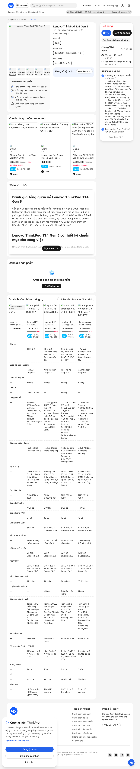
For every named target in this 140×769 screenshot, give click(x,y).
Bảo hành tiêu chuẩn (114, 55)
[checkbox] (11, 174)
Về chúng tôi (77, 741)
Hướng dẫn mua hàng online (84, 737)
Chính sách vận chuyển (82, 721)
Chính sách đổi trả (80, 718)
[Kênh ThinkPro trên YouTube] (116, 755)
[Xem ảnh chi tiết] (29, 45)
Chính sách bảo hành (81, 714)
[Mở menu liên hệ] (131, 762)
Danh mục (24, 5)
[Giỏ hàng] (129, 5)
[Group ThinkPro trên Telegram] (128, 755)
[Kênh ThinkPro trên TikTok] (122, 755)
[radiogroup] (116, 60)
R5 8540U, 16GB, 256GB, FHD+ (69, 53)
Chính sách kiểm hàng (82, 733)
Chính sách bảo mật (81, 725)
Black (57, 43)
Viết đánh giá (53, 286)
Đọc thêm (49, 248)
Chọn (15, 174)
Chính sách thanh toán (82, 729)
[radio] (102, 55)
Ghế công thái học (36, 12)
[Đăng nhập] (122, 5)
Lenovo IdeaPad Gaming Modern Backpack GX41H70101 (52, 158)
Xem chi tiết (126, 49)
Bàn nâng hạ (21, 12)
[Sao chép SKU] (82, 30)
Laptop (11, 12)
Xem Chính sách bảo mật (17, 741)
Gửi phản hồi (110, 725)
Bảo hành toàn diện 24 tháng (118, 61)
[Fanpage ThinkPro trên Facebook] (110, 755)
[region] (29, 72)
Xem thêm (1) (115, 137)
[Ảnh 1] (12, 72)
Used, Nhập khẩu (62, 63)
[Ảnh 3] (30, 72)
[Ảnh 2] (21, 72)
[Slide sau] (45, 71)
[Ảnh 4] (39, 72)
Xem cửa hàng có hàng (117, 40)
